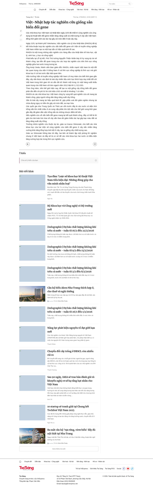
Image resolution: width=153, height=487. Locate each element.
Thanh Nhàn (51, 344)
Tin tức (37, 17)
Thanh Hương (52, 370)
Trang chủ (29, 17)
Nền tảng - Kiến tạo (97, 9)
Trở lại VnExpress (82, 468)
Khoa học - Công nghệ (66, 9)
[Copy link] (21, 35)
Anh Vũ (49, 399)
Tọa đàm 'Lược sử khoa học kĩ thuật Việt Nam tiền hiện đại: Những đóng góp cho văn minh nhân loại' (70, 180)
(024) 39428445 (69, 481)
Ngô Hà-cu (50, 423)
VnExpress (22, 3)
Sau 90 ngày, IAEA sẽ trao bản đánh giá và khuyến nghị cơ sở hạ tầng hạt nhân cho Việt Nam (70, 381)
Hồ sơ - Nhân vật (113, 9)
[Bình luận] (21, 39)
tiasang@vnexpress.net (69, 484)
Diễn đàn (52, 9)
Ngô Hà (49, 198)
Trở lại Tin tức (29, 143)
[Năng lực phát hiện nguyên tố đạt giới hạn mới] (32, 334)
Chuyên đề (42, 9)
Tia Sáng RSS (110, 468)
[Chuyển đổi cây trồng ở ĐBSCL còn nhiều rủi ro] (32, 357)
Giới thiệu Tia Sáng (96, 468)
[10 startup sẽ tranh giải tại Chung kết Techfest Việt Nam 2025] (32, 412)
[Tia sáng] (76, 4)
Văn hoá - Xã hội (82, 9)
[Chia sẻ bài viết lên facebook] (21, 31)
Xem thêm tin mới (58, 449)
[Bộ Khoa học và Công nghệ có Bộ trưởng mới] (32, 212)
